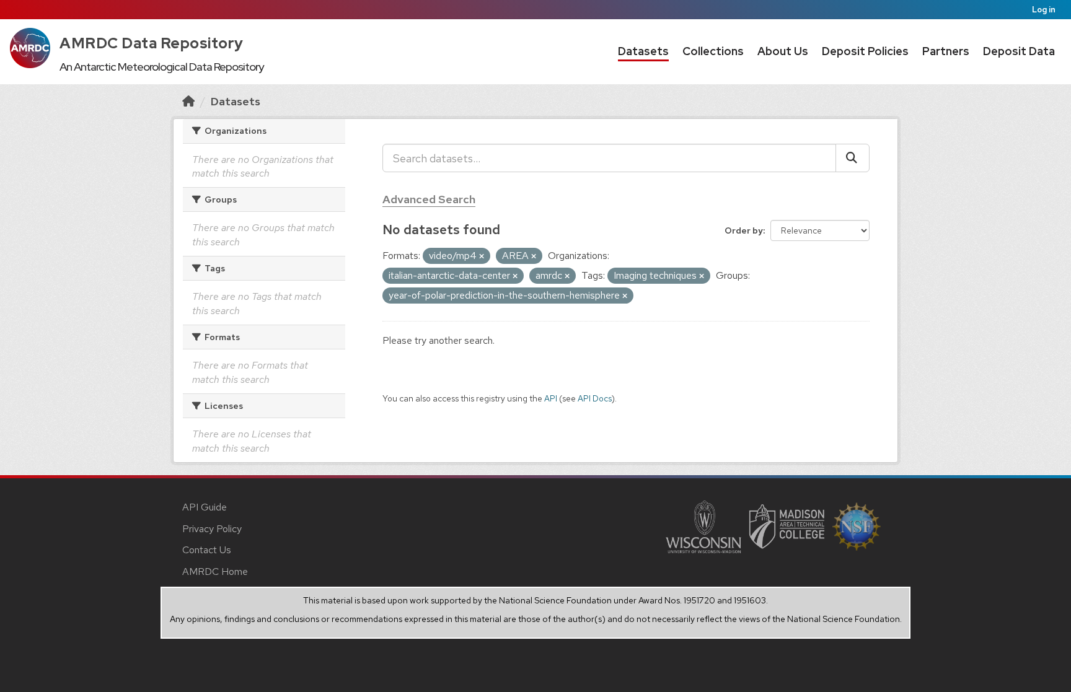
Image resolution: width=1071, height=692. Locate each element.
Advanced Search (428, 199)
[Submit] (852, 158)
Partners (945, 51)
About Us (782, 51)
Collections (713, 51)
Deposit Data (1019, 51)
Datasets (643, 51)
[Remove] (481, 256)
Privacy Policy (212, 528)
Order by (744, 230)
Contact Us (206, 549)
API (550, 398)
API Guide (204, 507)
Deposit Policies (865, 51)
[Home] (188, 101)
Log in (1044, 9)
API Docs (595, 398)
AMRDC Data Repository (152, 43)
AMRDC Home (215, 571)
